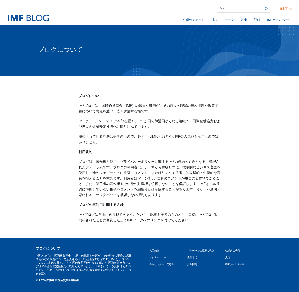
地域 (214, 20)
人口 (227, 257)
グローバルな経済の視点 (200, 250)
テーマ (229, 20)
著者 (244, 20)
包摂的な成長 (232, 250)
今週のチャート (194, 20)
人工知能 (154, 250)
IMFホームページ (279, 20)
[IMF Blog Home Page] (28, 17)
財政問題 (192, 264)
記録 (257, 20)
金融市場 (192, 257)
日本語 (283, 9)
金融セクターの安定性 (162, 264)
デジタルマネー (158, 257)
